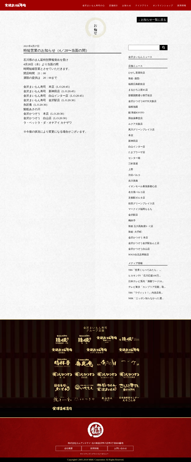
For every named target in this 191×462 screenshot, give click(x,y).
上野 (130, 169)
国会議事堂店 (135, 118)
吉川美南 (133, 180)
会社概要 (68, 448)
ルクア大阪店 (135, 124)
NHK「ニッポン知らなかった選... (146, 298)
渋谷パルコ (134, 175)
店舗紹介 (113, 5)
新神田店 (133, 141)
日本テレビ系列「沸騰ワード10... (145, 281)
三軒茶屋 (133, 163)
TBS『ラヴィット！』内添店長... (145, 292)
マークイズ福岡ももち (140, 209)
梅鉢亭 (131, 220)
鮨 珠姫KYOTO (136, 112)
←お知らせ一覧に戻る (152, 19)
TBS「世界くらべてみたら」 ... (144, 270)
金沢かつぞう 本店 (138, 237)
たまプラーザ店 (136, 152)
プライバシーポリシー (100, 454)
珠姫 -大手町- (135, 232)
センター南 (134, 158)
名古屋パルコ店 (136, 192)
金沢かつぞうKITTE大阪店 (142, 101)
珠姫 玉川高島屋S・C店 (140, 226)
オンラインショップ (163, 5)
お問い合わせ (120, 448)
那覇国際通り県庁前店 (140, 95)
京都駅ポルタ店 (136, 197)
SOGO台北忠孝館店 (138, 254)
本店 (130, 135)
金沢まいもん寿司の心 (93, 5)
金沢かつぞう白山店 (139, 249)
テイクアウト (142, 5)
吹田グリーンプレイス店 (141, 203)
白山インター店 (136, 146)
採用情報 (181, 5)
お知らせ (126, 5)
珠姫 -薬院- (134, 78)
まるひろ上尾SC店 (138, 90)
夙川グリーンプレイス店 (141, 129)
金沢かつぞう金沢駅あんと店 (143, 243)
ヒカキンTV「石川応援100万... (144, 275)
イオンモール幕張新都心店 (142, 186)
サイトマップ (85, 454)
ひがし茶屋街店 (136, 72)
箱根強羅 (133, 107)
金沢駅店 (133, 215)
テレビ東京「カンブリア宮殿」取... (147, 287)
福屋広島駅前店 (136, 84)
